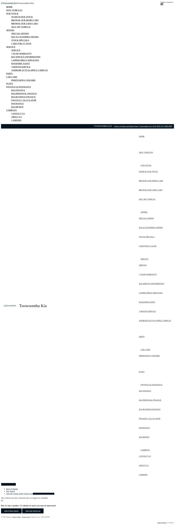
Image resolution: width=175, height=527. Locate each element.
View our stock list (32, 511)
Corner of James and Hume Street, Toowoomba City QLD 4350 (137, 126)
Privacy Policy (17, 517)
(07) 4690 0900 (166, 126)
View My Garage (30, 494)
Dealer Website (161, 522)
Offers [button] (10, 30)
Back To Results (12, 489)
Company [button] (11, 110)
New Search (10, 491)
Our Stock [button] (12, 13)
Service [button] (10, 47)
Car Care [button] (11, 77)
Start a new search (11, 511)
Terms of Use (26, 517)
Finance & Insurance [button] (18, 87)
